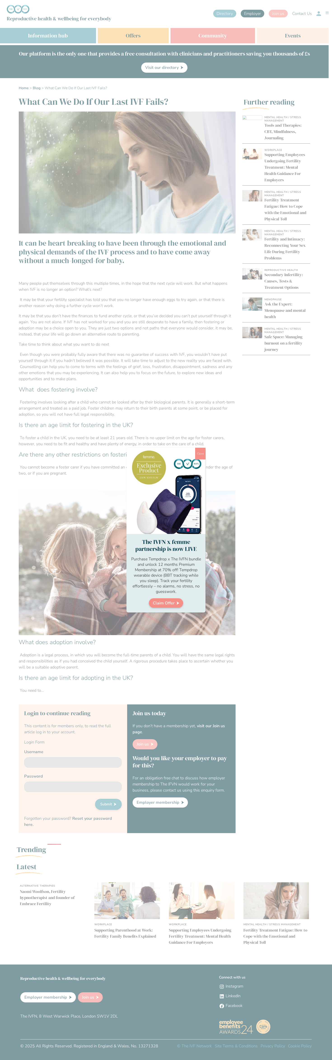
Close (200, 453)
